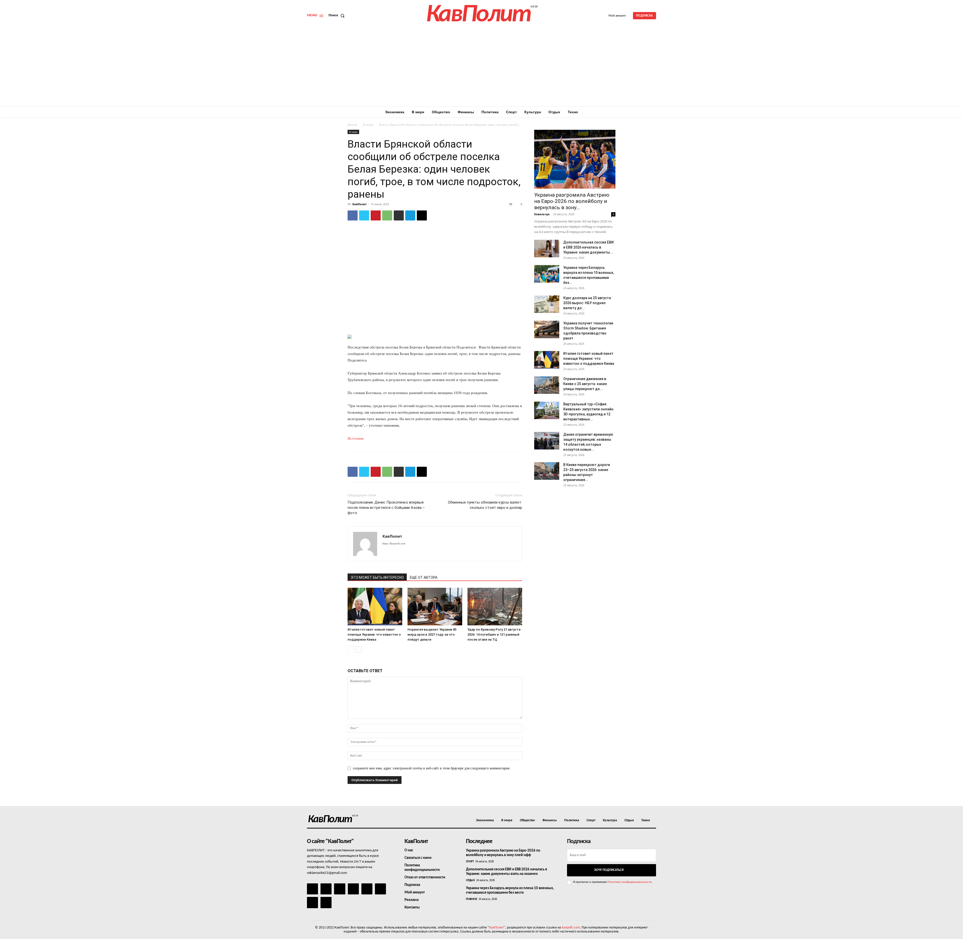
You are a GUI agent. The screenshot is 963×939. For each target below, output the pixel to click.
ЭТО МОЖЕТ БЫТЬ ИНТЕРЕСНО (377, 577)
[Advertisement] (481, 69)
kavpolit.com (571, 927)
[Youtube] (326, 902)
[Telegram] (410, 215)
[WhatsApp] (387, 215)
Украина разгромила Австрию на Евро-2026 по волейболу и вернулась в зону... (571, 201)
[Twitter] (364, 215)
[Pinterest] (376, 215)
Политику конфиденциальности (629, 882)
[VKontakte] (312, 902)
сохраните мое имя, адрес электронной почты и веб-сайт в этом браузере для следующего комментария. (431, 768)
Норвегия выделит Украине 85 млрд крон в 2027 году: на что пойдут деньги (432, 634)
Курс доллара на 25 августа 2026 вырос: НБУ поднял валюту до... (587, 303)
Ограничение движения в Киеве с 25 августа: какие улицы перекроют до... (585, 384)
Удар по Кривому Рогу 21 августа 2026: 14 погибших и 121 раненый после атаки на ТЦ (493, 634)
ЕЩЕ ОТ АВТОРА (423, 577)
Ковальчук (542, 214)
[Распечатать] (399, 215)
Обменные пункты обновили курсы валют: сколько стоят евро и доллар (485, 505)
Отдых (470, 880)
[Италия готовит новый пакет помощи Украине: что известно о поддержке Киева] (375, 606)
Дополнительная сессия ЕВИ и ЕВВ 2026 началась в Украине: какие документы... (588, 247)
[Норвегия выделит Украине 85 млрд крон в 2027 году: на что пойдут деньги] (435, 606)
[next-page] (359, 649)
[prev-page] (351, 649)
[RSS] (353, 888)
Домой (352, 125)
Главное (471, 899)
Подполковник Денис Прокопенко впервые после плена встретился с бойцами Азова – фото (386, 507)
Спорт (470, 861)
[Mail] (339, 888)
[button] (338, 15)
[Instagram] (326, 888)
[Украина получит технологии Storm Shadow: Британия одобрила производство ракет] (546, 329)
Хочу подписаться (608, 870)
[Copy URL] (422, 215)
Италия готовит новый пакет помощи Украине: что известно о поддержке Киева (374, 634)
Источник (356, 438)
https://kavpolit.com (393, 543)
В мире (368, 125)
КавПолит (359, 204)
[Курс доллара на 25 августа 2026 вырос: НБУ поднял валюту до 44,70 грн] (546, 304)
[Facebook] (353, 215)
